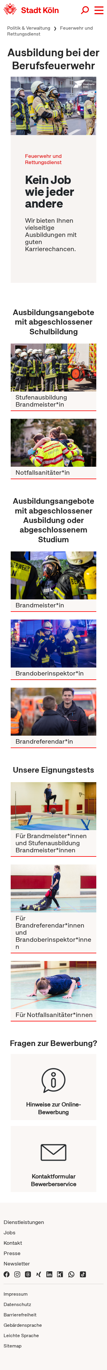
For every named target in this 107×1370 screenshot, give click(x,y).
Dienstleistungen (24, 1222)
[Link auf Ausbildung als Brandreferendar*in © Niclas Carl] (53, 712)
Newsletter (17, 1263)
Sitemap (12, 1346)
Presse (12, 1253)
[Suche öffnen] (85, 10)
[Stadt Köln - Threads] (28, 1274)
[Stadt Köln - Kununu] (60, 1274)
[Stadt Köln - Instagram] (17, 1274)
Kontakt (13, 1242)
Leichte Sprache (21, 1335)
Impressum (16, 1294)
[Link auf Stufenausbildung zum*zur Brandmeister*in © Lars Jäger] (53, 368)
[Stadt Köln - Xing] (39, 1274)
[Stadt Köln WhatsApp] (71, 1274)
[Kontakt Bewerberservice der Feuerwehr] (53, 1149)
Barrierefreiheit (20, 1315)
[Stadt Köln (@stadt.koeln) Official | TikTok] (83, 1274)
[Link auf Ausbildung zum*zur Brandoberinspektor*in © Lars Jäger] (53, 644)
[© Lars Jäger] (53, 106)
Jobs (9, 1232)
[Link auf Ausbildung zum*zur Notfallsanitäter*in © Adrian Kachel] (53, 443)
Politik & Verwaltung (28, 28)
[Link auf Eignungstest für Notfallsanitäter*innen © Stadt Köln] (53, 985)
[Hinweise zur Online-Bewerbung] (53, 1077)
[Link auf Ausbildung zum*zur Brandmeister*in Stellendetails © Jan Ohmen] (53, 575)
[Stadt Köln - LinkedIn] (49, 1274)
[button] (99, 10)
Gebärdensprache (23, 1325)
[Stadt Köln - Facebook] (7, 1274)
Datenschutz (17, 1304)
